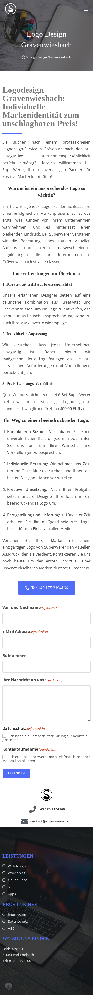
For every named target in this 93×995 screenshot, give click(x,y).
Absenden (16, 773)
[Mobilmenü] (86, 9)
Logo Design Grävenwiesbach (50, 57)
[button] (8, 986)
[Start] (23, 57)
